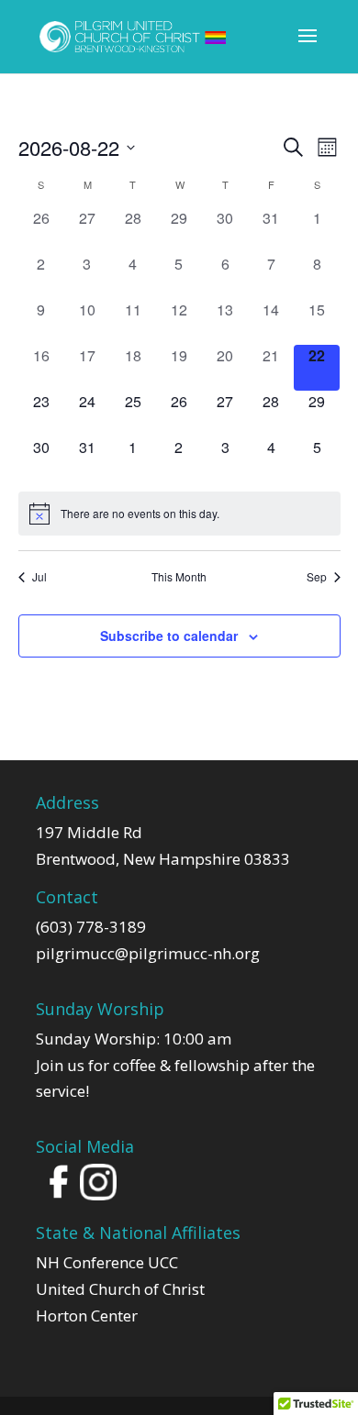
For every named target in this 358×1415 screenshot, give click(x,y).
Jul (39, 576)
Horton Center (87, 1315)
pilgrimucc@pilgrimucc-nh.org (148, 953)
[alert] (179, 514)
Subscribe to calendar (169, 635)
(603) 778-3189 (91, 926)
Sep (317, 576)
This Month (179, 576)
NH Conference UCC (107, 1262)
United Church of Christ (120, 1288)
